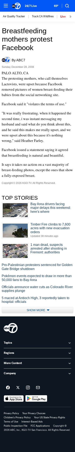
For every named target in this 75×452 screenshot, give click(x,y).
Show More (36, 310)
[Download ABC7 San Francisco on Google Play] (36, 398)
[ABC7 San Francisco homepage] (16, 5)
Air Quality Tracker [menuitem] (14, 16)
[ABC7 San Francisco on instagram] (28, 388)
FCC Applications (40, 426)
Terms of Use (11, 421)
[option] (17, 16)
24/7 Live (31, 6)
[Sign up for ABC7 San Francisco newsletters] (38, 388)
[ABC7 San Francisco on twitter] (18, 388)
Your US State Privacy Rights (49, 417)
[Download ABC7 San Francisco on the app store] (14, 398)
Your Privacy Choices (33, 413)
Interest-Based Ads (32, 421)
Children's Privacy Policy (17, 417)
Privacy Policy (11, 413)
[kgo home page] (11, 328)
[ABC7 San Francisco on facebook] (8, 388)
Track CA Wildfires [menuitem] (43, 16)
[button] (5, 5)
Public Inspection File (15, 426)
